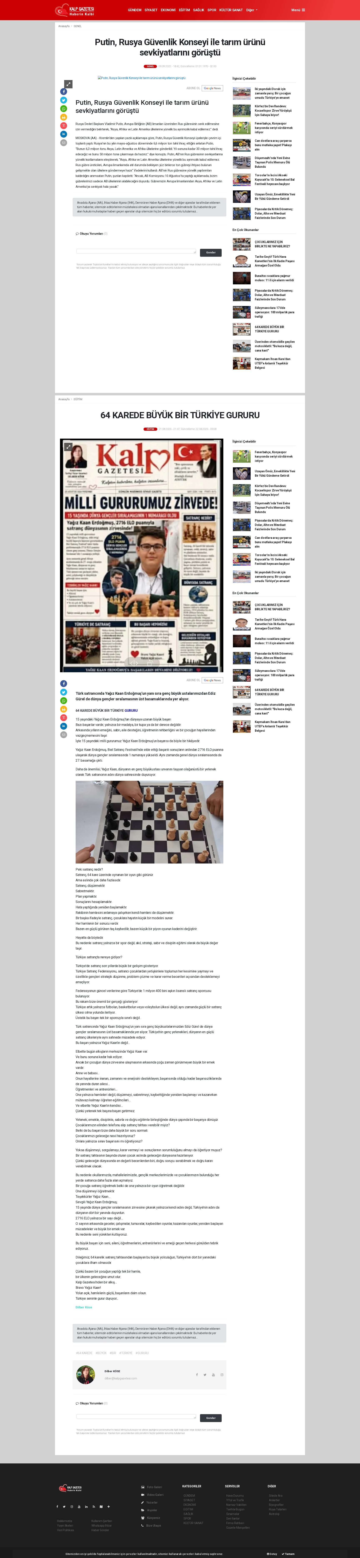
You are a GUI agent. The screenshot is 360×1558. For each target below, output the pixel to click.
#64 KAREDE (84, 1353)
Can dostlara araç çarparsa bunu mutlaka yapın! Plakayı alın (273, 145)
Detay (273, 1554)
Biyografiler (276, 1504)
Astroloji (274, 1514)
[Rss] (95, 1506)
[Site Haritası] (103, 1506)
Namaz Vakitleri (236, 1504)
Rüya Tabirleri (277, 1509)
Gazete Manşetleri (238, 1527)
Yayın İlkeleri (65, 1525)
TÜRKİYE (117, 711)
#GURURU (142, 1353)
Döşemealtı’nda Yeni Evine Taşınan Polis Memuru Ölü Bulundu (272, 162)
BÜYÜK (98, 711)
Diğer (250, 10)
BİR (107, 711)
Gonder (211, 252)
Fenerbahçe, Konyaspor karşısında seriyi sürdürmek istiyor (274, 128)
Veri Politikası (65, 1530)
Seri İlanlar (233, 1518)
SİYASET (151, 10)
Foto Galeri (154, 1487)
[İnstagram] (73, 1506)
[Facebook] (58, 1506)
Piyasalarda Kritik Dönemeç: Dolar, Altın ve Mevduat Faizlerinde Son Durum (274, 213)
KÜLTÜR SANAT (231, 10)
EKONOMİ (168, 10)
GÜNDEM (134, 10)
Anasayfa (64, 26)
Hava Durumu (235, 1495)
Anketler (274, 1500)
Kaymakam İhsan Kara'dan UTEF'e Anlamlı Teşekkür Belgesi (272, 363)
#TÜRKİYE (125, 1353)
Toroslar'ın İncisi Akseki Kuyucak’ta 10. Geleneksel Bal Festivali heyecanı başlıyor (275, 180)
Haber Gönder (100, 1530)
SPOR (212, 10)
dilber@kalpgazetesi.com (121, 1378)
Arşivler (151, 1510)
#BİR (113, 1353)
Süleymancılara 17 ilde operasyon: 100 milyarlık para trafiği (274, 312)
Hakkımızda (64, 1521)
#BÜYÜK (101, 1353)
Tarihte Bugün (235, 1509)
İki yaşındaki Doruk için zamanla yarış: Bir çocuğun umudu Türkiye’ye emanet (273, 93)
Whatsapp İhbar (101, 1525)
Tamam (289, 1554)
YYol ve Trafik (235, 1500)
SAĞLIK (198, 10)
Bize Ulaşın (153, 1525)
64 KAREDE (84, 711)
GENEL (78, 26)
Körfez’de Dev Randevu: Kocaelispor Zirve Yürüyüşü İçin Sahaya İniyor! (273, 111)
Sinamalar (232, 1514)
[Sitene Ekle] (110, 1506)
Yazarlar (152, 1502)
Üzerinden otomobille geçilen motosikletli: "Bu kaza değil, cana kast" (275, 346)
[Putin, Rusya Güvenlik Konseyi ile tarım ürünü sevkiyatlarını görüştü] (141, 78)
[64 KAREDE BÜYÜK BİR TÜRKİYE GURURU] (141, 555)
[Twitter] (66, 1506)
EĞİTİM (184, 10)
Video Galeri (154, 1494)
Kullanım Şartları (101, 1521)
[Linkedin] (88, 1506)
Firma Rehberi (235, 1523)
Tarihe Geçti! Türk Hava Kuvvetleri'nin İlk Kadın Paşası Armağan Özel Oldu (275, 261)
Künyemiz (153, 1518)
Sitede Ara (275, 1495)
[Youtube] (81, 1506)
